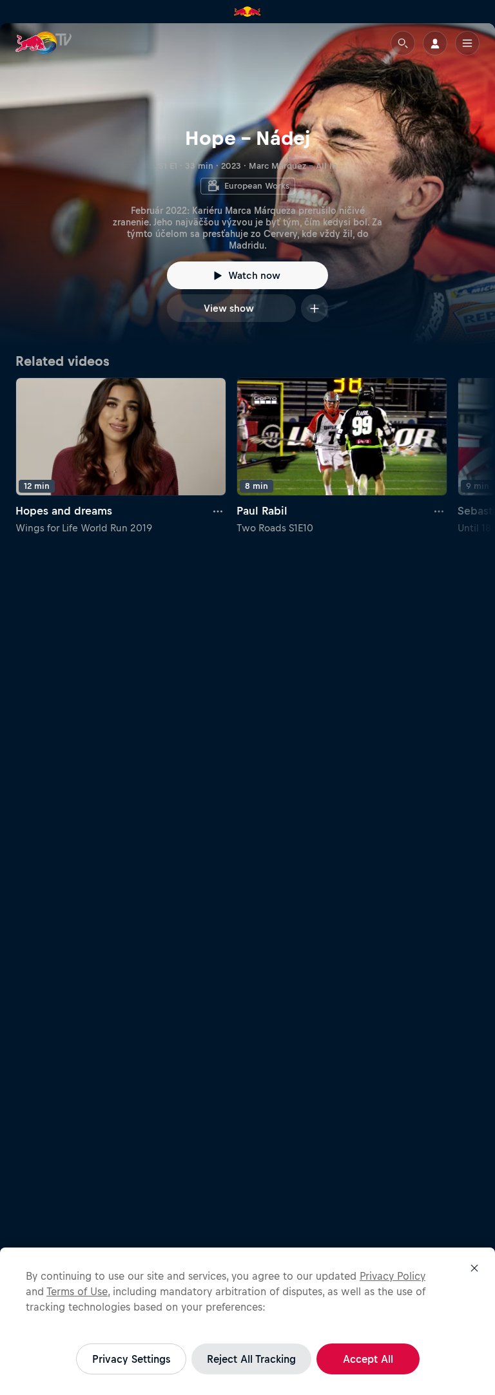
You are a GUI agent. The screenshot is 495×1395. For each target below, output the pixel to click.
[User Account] (435, 43)
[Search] (403, 43)
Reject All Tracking (251, 1359)
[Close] (474, 1268)
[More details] (218, 511)
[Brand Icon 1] (247, 11)
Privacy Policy (392, 1276)
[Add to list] (314, 308)
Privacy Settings (131, 1359)
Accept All (368, 1359)
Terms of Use (77, 1291)
